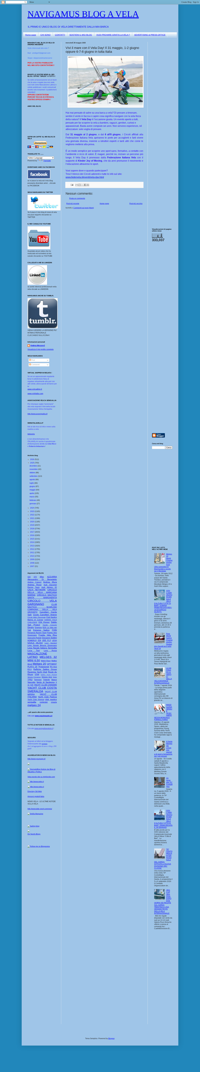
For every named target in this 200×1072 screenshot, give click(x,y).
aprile (32, 493)
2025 (32, 463)
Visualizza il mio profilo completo (41, 349)
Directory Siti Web (35, 791)
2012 (32, 549)
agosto (32, 480)
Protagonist (44, 666)
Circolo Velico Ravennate (37, 617)
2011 (32, 552)
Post (33, 360)
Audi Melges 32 (49, 587)
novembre (34, 469)
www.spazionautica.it (43, 716)
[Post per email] (72, 185)
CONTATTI (60, 35)
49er (42, 577)
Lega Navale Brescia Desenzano (42, 645)
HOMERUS (32, 640)
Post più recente (72, 204)
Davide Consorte (50, 625)
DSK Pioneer (44, 622)
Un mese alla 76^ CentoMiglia (169, 782)
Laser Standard (51, 643)
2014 (32, 542)
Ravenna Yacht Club (37, 672)
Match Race (46, 661)
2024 (32, 508)
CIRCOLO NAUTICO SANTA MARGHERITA (42, 596)
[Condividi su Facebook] (85, 184)
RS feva (53, 667)
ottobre (33, 473)
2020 (32, 522)
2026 (32, 459)
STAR (37, 675)
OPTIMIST (52, 664)
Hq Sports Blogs (34, 834)
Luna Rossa (50, 651)
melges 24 (34, 705)
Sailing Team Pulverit (49, 674)
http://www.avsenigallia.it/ (37, 414)
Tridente (46, 680)
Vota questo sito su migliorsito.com (41, 777)
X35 (31, 685)
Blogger (111, 1038)
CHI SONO (45, 35)
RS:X (30, 669)
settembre (34, 476)
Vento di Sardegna (45, 682)
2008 (32, 563)
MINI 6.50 (34, 660)
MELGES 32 (48, 657)
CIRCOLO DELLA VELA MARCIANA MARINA (42, 592)
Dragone (38, 628)
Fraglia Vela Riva (48, 635)
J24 (39, 640)
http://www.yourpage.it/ (36, 759)
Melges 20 (39, 663)
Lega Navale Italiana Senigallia (42, 648)
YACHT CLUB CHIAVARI (45, 685)
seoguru (44, 744)
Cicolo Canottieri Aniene (45, 614)
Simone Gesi (47, 677)
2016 (32, 535)
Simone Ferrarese (34, 677)
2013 (32, 546)
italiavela (31, 434)
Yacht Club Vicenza (36, 700)
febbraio (33, 500)
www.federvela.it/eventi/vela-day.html (85, 177)
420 (29, 577)
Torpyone (38, 680)
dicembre (33, 466)
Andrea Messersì (37, 346)
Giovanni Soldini (49, 638)
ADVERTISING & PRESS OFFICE (149, 35)
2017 (32, 532)
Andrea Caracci (34, 582)
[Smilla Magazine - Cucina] (35, 814)
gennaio (33, 504)
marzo (32, 497)
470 (35, 577)
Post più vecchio (135, 204)
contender (44, 702)
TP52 (30, 679)
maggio (33, 490)
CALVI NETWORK (37, 590)
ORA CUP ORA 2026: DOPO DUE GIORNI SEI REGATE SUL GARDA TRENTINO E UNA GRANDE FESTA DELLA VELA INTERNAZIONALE (162, 901)
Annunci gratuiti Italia (36, 796)
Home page (30, 35)
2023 (32, 511)
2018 (32, 529)
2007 (32, 566)
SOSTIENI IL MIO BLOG (80, 35)
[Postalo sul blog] (79, 184)
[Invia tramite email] (76, 184)
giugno (33, 486)
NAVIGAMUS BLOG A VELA (83, 14)
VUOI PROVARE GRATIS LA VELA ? (113, 35)
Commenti (35, 365)
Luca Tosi (34, 650)
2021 (32, 518)
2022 (32, 515)
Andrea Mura (50, 582)
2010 (32, 556)
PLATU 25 (32, 666)
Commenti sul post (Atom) (83, 208)
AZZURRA (52, 577)
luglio (32, 483)
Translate (47, 161)
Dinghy (31, 627)
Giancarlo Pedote (34, 638)
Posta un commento (77, 198)
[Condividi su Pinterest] (87, 184)
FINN (54, 630)
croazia (54, 702)
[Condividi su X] (82, 184)
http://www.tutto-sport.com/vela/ (40, 809)
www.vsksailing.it (35, 389)
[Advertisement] (161, 86)
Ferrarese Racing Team (37, 633)
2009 (32, 559)
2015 (32, 539)
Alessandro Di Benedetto (42, 579)
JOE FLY (46, 640)
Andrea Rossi (34, 585)
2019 (32, 525)
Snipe (55, 677)
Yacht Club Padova (47, 697)
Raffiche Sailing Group (45, 669)
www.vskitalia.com (35, 393)
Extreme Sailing (41, 630)
